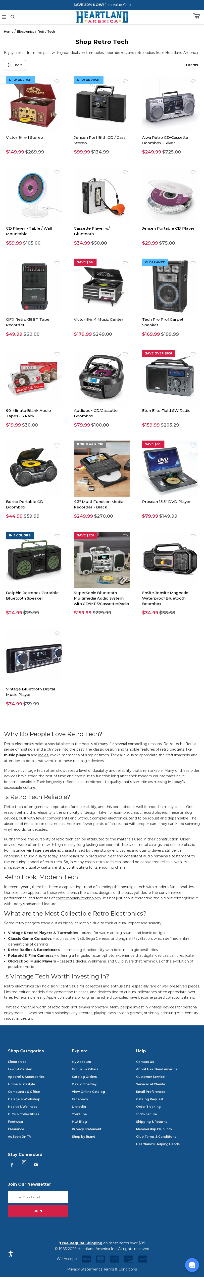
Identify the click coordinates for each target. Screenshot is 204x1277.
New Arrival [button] (20, 80)
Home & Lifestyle (21, 1084)
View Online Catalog (88, 1092)
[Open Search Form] (12, 17)
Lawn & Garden (20, 1069)
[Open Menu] (4, 17)
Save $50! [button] (153, 444)
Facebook (80, 1099)
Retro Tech (46, 31)
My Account (81, 1062)
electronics (117, 818)
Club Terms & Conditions (156, 1136)
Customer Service (150, 1077)
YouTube (79, 1114)
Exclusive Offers (85, 1069)
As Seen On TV (19, 1136)
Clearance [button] (155, 262)
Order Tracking (148, 1107)
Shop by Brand (83, 1136)
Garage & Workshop (24, 1099)
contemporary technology (78, 898)
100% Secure (146, 1114)
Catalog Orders (84, 1077)
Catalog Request (149, 1099)
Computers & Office (24, 1092)
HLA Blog (79, 1121)
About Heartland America (156, 1069)
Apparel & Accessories (26, 1077)
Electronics (25, 31)
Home (8, 31)
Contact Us (145, 1062)
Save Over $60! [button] (158, 353)
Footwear (15, 1121)
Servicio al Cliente (150, 1084)
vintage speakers (43, 850)
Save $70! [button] (85, 535)
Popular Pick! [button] (90, 444)
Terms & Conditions (120, 1269)
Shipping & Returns (151, 1121)
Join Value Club (118, 4)
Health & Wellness (22, 1107)
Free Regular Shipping (81, 1243)
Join (38, 1211)
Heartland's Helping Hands (158, 1144)
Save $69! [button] (85, 262)
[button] (34, 152)
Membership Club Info (154, 1129)
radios (43, 755)
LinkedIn (79, 1107)
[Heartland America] (102, 16)
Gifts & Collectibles (23, 1114)
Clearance (16, 1129)
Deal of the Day (84, 1084)
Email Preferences (150, 1092)
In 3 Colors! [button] (20, 535)
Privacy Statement (86, 1129)
